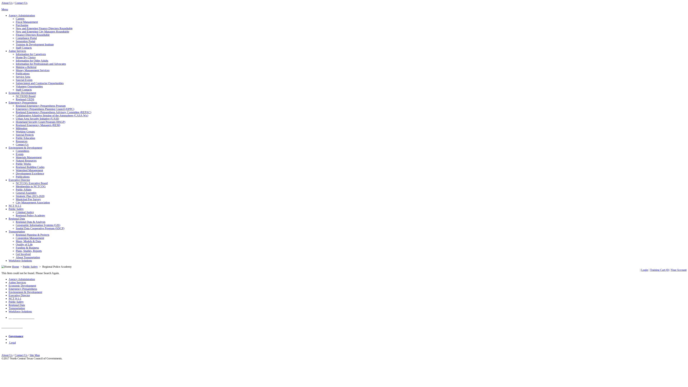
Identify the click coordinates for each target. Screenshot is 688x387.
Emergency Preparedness (23, 288)
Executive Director (19, 295)
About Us (7, 2)
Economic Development (22, 285)
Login (644, 269)
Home (15, 266)
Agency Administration (22, 279)
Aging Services (17, 282)
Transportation (17, 308)
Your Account (679, 269)
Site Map (35, 355)
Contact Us (21, 2)
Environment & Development (25, 292)
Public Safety (30, 266)
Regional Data (17, 305)
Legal (12, 342)
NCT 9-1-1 (15, 298)
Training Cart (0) (659, 269)
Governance (16, 336)
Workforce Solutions (20, 311)
